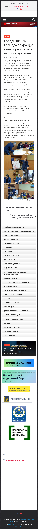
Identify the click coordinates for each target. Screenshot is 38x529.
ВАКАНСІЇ (7, 298)
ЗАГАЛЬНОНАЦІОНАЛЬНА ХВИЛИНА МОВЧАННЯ (17, 349)
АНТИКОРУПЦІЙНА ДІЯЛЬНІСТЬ (15, 290)
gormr (16, 57)
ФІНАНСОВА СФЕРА (10, 260)
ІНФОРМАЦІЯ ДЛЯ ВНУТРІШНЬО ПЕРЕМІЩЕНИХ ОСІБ (15, 273)
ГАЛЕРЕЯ (7, 323)
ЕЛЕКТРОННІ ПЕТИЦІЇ (11, 303)
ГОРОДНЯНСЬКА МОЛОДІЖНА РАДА (16, 282)
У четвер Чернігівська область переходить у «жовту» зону (22, 216)
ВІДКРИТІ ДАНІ (9, 307)
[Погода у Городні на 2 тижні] (13, 460)
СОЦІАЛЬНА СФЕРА (10, 268)
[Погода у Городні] (3, 447)
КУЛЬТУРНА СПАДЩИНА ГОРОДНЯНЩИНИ (19, 231)
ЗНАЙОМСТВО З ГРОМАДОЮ (14, 227)
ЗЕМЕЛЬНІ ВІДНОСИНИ (12, 264)
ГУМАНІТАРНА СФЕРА (11, 278)
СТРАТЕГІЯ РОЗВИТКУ (11, 235)
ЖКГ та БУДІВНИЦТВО (11, 256)
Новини (7, 36)
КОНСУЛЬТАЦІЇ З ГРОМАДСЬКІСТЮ (16, 294)
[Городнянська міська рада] (19, 23)
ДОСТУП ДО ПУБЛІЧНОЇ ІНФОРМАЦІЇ (16, 311)
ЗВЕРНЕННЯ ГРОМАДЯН (12, 315)
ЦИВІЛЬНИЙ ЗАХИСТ (11, 286)
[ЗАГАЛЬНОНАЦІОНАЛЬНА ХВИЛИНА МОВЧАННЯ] (19, 342)
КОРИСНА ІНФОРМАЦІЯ (12, 327)
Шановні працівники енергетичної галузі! (18, 208)
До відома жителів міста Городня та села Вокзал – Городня (21, 7)
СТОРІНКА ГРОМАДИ (11, 331)
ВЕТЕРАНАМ (8, 247)
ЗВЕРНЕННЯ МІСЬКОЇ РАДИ (13, 319)
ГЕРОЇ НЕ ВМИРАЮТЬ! (11, 243)
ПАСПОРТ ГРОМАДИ (11, 239)
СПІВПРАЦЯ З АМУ (10, 335)
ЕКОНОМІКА (8, 251)
